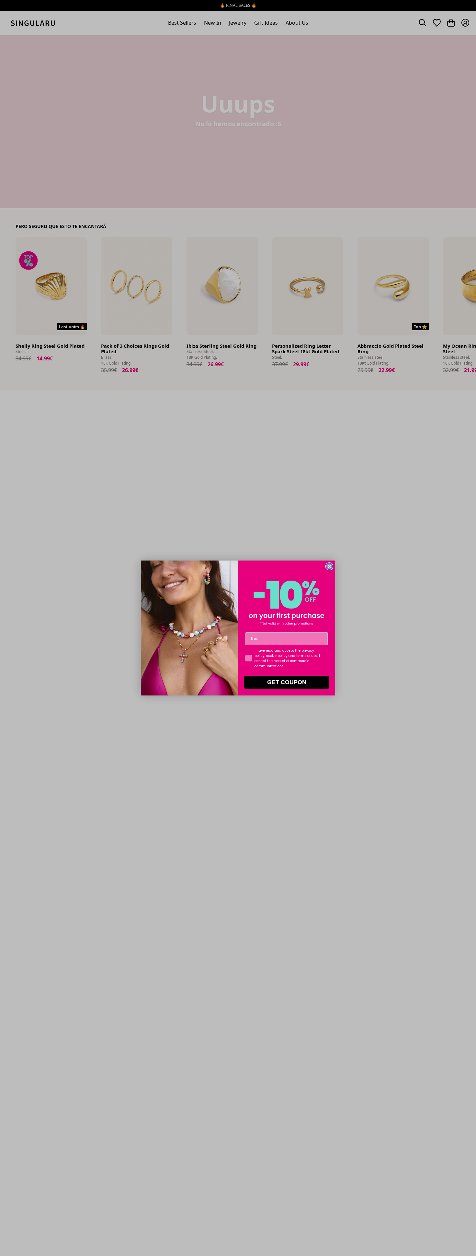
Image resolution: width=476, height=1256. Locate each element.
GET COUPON (286, 682)
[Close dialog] (329, 566)
